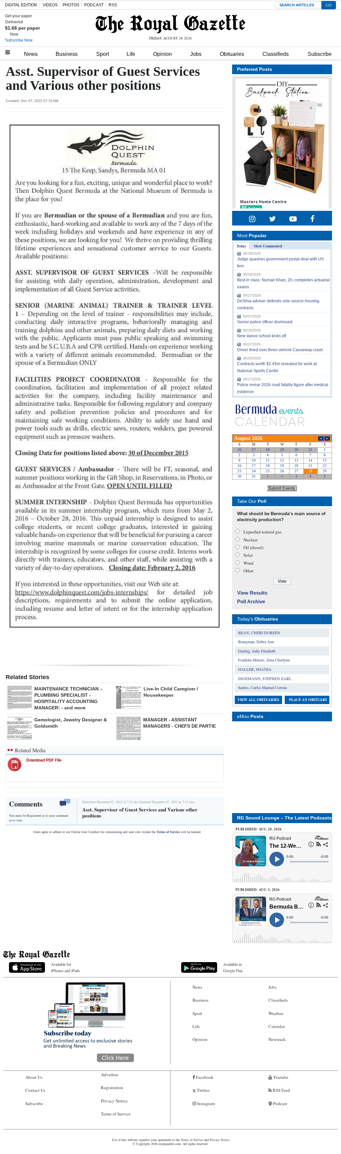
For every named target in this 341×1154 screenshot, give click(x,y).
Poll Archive (251, 601)
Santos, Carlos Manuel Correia (262, 687)
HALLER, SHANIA (254, 669)
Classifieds (275, 54)
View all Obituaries (258, 699)
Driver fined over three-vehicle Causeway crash (280, 350)
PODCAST (94, 5)
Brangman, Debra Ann (256, 641)
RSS (113, 5)
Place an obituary (308, 699)
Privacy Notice (114, 1101)
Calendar (276, 1026)
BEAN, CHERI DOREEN (259, 632)
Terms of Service (168, 832)
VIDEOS (50, 5)
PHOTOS (71, 5)
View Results (252, 593)
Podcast (279, 1103)
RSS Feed (281, 1090)
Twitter (202, 1090)
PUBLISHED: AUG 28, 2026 (258, 829)
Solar (248, 555)
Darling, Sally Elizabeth (256, 650)
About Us (33, 1077)
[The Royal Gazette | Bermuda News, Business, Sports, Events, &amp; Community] (170, 24)
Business (67, 54)
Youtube (280, 1077)
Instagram (205, 1103)
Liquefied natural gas (262, 532)
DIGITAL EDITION (21, 5)
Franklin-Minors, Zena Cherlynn (264, 659)
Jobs (195, 54)
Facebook (204, 1077)
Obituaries (232, 54)
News (31, 54)
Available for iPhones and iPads (65, 967)
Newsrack (277, 1039)
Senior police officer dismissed (264, 322)
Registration (112, 1087)
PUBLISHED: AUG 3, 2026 (257, 889)
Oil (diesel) (253, 547)
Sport (102, 54)
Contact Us (35, 1090)
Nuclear (250, 540)
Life (131, 54)
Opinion (162, 54)
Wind (248, 563)
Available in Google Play (233, 967)
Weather (275, 1013)
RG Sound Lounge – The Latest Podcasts (284, 817)
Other (248, 571)
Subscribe (320, 54)
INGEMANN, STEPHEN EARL (264, 678)
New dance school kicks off (261, 336)
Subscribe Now (19, 40)
